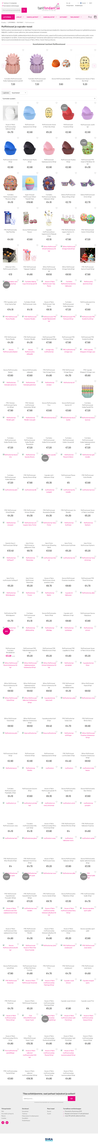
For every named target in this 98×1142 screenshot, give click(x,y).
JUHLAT (19, 17)
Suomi (49, 1113)
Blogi (90, 17)
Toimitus (24, 1113)
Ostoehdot (25, 1111)
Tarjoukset (75, 17)
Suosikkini (25, 1118)
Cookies (3, 1118)
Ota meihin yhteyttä (7, 1113)
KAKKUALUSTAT (49, 17)
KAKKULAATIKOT (32, 17)
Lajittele (6, 93)
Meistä (3, 1116)
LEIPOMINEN (7, 17)
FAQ (2, 1111)
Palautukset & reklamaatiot (30, 1116)
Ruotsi (49, 1111)
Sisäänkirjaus (79, 5)
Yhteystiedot (70, 5)
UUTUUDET (63, 17)
